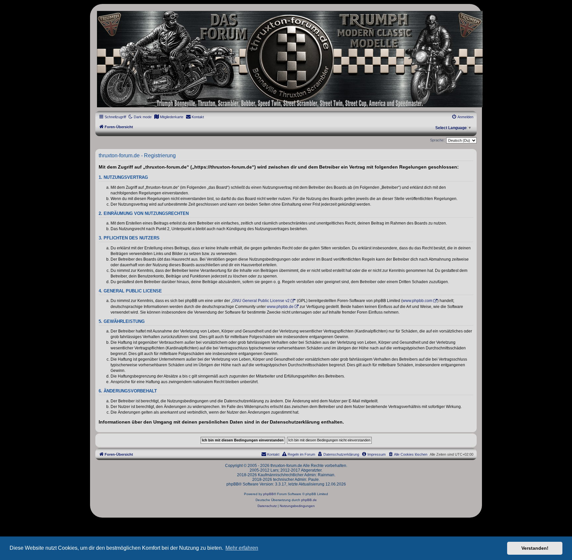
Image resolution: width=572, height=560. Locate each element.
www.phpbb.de (280, 306)
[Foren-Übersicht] (286, 59)
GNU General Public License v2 (261, 300)
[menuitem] (168, 117)
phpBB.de (309, 500)
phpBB (268, 494)
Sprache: (437, 140)
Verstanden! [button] (534, 548)
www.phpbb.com (417, 300)
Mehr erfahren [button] (241, 548)
